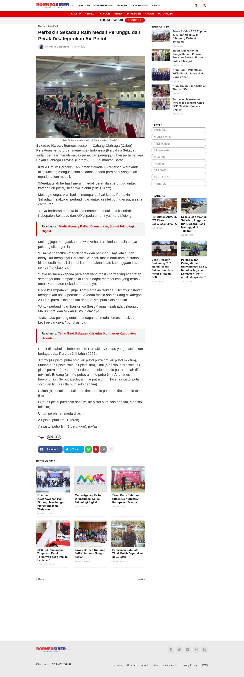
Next (140, 579)
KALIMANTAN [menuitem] (140, 5)
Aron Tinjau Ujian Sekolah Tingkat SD (189, 87)
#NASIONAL (162, 177)
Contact (131, 665)
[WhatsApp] (88, 449)
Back (41, 579)
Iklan (156, 665)
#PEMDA (160, 130)
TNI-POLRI (104, 13)
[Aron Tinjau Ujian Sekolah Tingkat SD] (161, 90)
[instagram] (196, 649)
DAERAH (117, 20)
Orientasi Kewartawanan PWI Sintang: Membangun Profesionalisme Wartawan (51, 502)
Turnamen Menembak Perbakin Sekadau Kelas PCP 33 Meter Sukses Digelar (188, 104)
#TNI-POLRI (162, 143)
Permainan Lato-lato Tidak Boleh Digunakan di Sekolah (127, 553)
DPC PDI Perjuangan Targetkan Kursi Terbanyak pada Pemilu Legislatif (52, 555)
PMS (205, 665)
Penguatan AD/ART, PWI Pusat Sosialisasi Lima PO (164, 220)
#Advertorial (162, 150)
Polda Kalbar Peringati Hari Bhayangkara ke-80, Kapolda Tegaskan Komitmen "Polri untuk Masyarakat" (194, 268)
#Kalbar (159, 163)
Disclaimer (169, 665)
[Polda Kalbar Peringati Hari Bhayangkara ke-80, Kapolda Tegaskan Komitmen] (194, 248)
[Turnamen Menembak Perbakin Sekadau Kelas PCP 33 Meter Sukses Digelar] (161, 104)
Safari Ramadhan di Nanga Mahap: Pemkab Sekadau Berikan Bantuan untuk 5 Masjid (189, 56)
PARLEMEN (134, 13)
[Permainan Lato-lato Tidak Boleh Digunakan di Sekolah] (128, 534)
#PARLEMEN (162, 137)
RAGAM (149, 13)
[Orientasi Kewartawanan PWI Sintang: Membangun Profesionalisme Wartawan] (53, 479)
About (144, 665)
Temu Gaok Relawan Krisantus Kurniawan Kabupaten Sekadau (126, 499)
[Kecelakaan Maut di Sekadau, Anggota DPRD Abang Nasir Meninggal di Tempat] (194, 206)
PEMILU (89, 13)
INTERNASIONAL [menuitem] (103, 5)
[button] (196, 5)
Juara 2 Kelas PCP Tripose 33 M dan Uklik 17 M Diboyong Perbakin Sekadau (190, 36)
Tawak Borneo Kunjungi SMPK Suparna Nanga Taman (90, 553)
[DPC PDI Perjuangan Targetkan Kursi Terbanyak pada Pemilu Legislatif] (53, 534)
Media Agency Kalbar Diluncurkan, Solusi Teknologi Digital (88, 499)
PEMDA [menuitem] (156, 5)
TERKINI (105, 20)
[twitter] (179, 649)
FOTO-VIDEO (165, 13)
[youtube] (188, 649)
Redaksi (117, 665)
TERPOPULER (134, 20)
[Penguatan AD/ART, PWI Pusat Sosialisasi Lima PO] (164, 206)
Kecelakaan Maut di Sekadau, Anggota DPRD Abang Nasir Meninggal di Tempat (194, 223)
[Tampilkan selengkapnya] (111, 449)
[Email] (103, 449)
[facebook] (171, 649)
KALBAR (76, 13)
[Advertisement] (122, 608)
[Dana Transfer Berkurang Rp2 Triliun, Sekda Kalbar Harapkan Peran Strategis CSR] (164, 248)
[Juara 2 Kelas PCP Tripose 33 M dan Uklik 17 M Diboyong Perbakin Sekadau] (161, 36)
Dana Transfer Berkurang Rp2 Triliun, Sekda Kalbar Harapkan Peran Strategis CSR (162, 268)
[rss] (204, 649)
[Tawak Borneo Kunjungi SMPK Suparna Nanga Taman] (90, 534)
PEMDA (118, 13)
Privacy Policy (189, 665)
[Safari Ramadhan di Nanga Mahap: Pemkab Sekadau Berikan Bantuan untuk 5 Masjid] (161, 55)
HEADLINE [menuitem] (85, 5)
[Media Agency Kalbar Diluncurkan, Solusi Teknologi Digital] (90, 479)
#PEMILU (160, 183)
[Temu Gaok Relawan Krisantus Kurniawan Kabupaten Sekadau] (128, 479)
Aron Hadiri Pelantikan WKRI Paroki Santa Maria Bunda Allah (189, 73)
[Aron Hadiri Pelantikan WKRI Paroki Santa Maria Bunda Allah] (161, 74)
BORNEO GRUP (61, 664)
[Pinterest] (96, 449)
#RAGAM (54, 437)
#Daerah (159, 157)
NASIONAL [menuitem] (123, 5)
